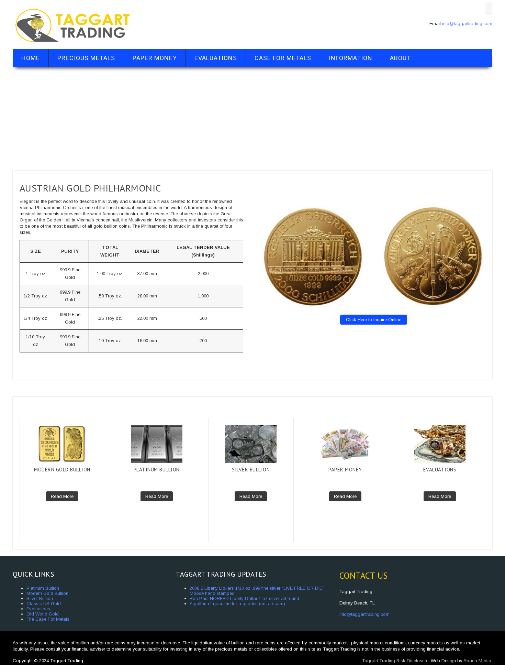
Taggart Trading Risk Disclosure (395, 660)
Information (350, 58)
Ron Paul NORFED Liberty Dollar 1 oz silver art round (244, 598)
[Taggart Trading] (73, 43)
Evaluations (215, 58)
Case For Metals (283, 58)
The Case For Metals (47, 619)
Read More (62, 496)
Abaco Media (477, 660)
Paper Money (155, 58)
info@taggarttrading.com (467, 23)
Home (30, 58)
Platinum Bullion (157, 469)
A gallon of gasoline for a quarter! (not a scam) (237, 603)
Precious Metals (86, 58)
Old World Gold (42, 614)
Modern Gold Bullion (62, 469)
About (400, 58)
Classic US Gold (43, 603)
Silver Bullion (251, 469)
